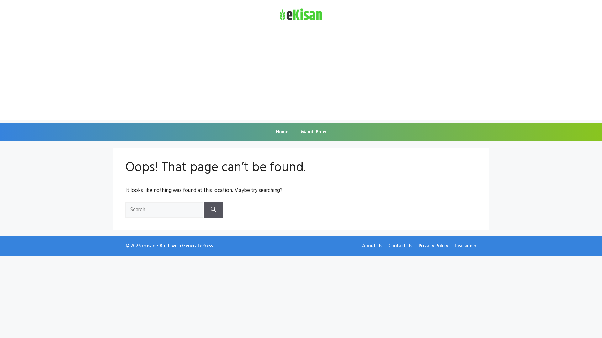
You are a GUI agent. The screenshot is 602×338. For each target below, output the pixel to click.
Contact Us (400, 246)
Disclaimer (466, 246)
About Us (372, 246)
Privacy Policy (433, 246)
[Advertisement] (301, 76)
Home (282, 132)
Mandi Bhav (313, 132)
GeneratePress (197, 246)
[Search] (213, 210)
